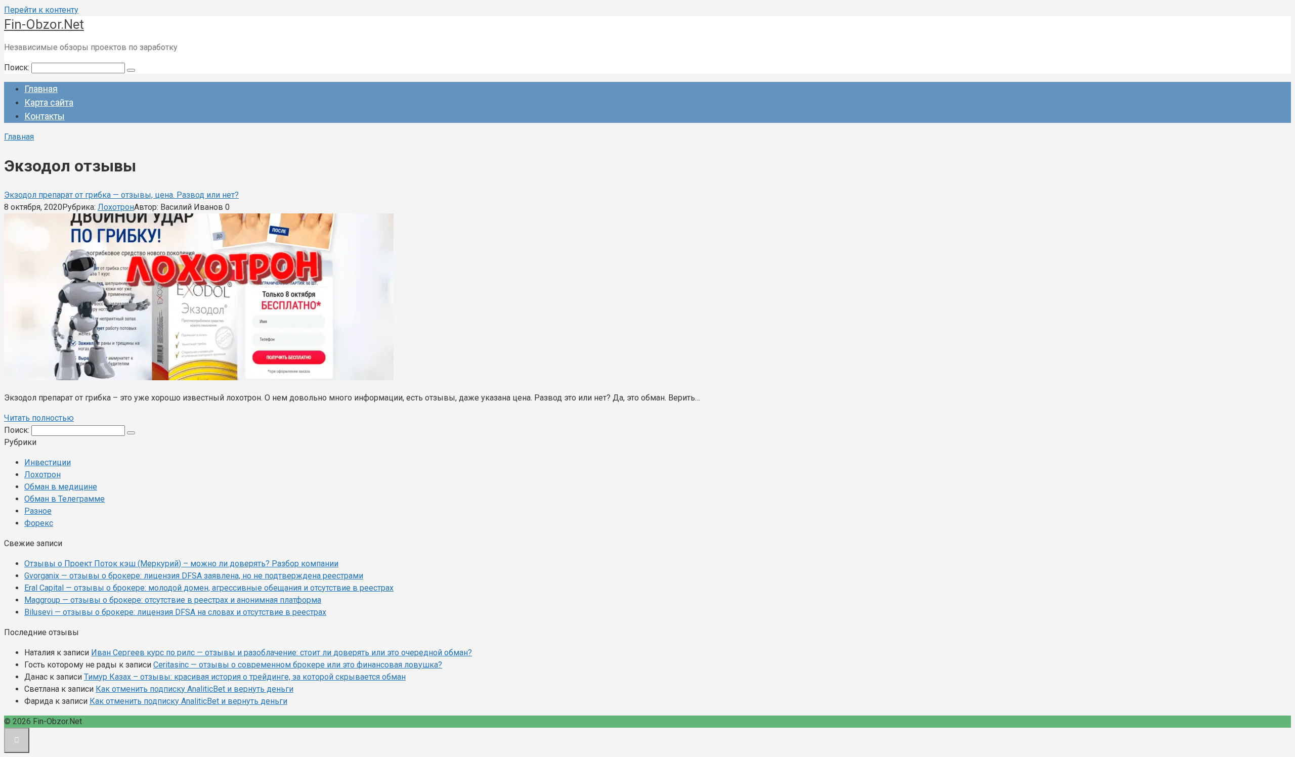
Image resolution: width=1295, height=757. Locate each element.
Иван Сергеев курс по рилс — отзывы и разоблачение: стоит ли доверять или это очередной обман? (281, 652)
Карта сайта (48, 102)
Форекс (38, 523)
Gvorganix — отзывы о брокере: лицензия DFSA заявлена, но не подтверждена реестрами (193, 576)
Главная (41, 88)
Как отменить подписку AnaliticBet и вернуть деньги (194, 689)
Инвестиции (47, 462)
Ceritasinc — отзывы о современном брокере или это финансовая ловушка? (297, 665)
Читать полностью (39, 418)
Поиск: (17, 67)
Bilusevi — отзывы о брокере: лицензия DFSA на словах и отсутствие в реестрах (175, 612)
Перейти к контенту (41, 10)
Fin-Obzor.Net (44, 24)
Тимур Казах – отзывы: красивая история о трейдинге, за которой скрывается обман (245, 677)
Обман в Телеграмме (64, 499)
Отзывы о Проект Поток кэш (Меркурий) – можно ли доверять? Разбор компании (181, 563)
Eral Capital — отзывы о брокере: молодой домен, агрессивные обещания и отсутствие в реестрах (209, 588)
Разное (38, 511)
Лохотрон (116, 207)
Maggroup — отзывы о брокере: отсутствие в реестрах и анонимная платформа (172, 600)
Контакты (44, 116)
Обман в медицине (60, 487)
